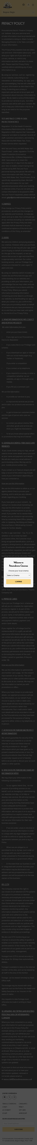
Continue (18, 581)
